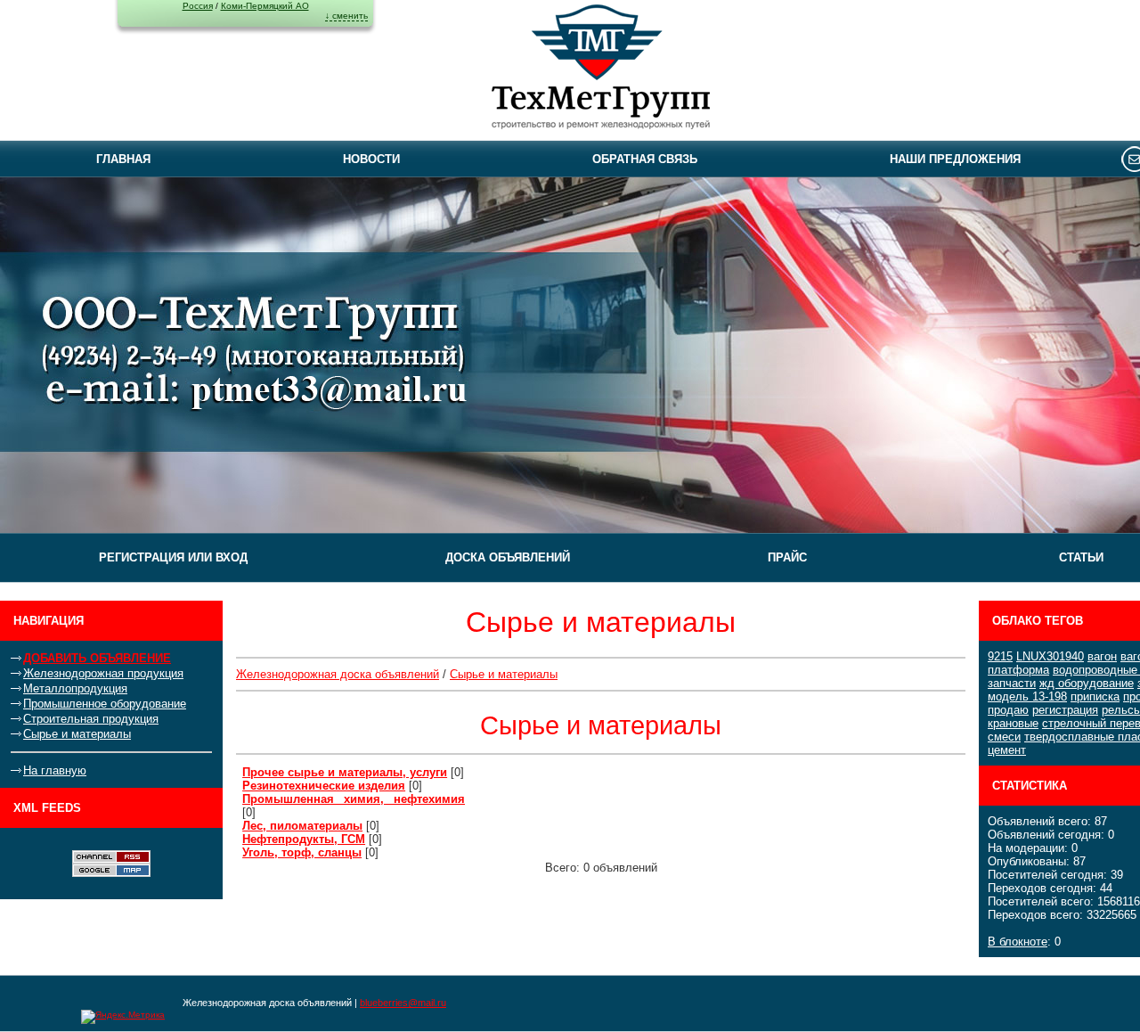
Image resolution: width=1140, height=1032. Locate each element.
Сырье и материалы (77, 734)
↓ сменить (346, 15)
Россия (198, 6)
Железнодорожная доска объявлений (337, 674)
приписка (1095, 696)
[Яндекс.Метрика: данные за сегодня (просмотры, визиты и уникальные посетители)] (123, 1017)
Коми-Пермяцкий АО (265, 6)
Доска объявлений (507, 557)
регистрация (1065, 710)
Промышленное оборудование (104, 703)
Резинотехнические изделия (323, 785)
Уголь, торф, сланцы (302, 852)
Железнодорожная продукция (103, 673)
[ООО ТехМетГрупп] (601, 70)
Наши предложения (955, 159)
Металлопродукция (75, 688)
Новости (371, 159)
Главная (123, 159)
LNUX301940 (1050, 656)
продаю (1008, 710)
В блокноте (1017, 941)
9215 (1000, 656)
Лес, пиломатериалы (302, 825)
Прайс (787, 557)
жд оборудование (1086, 683)
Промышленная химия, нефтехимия (353, 799)
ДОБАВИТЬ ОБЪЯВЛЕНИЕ (97, 658)
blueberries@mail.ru (403, 1002)
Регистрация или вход (173, 557)
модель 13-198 (1027, 696)
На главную (54, 770)
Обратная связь (644, 159)
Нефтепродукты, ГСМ (303, 839)
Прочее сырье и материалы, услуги (344, 772)
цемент (1007, 750)
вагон (1102, 656)
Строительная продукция (91, 718)
